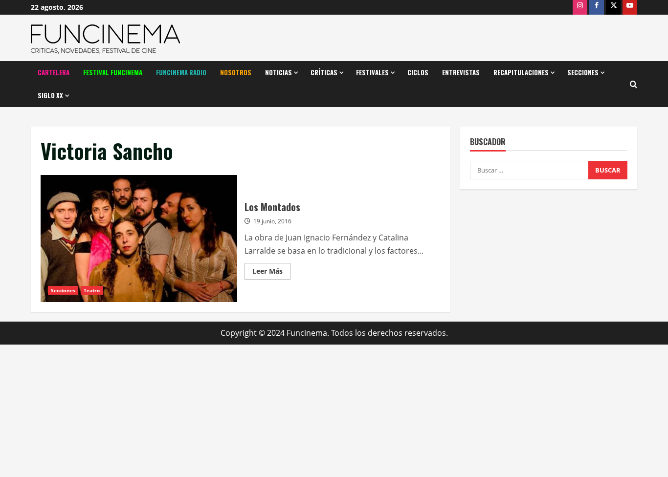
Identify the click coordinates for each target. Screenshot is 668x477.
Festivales (372, 72)
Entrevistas (461, 72)
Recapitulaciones (521, 72)
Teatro (92, 290)
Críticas (324, 72)
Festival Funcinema (112, 72)
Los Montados (139, 238)
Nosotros (235, 72)
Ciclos (417, 72)
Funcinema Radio (181, 72)
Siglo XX (50, 95)
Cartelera (53, 72)
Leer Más (271, 273)
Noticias (278, 72)
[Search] (633, 84)
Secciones (583, 72)
